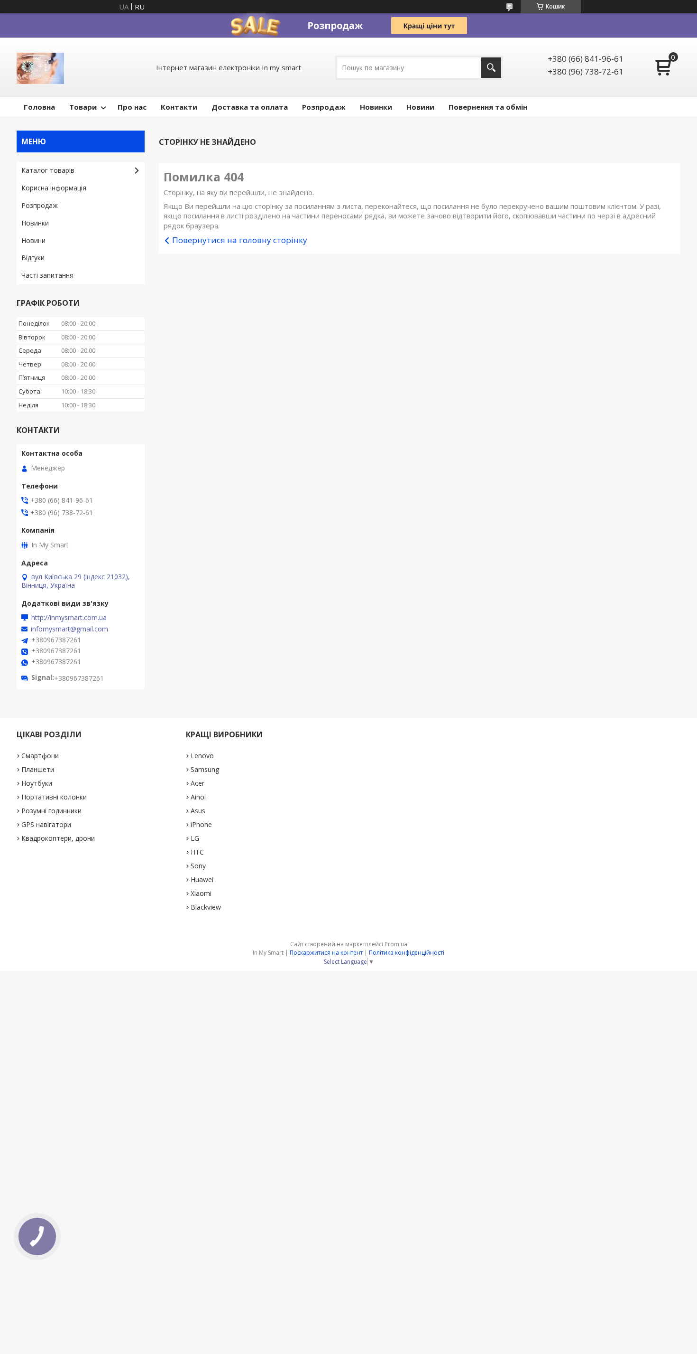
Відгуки (33, 257)
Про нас (132, 107)
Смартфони (40, 755)
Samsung (205, 769)
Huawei (202, 879)
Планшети (37, 769)
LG (195, 838)
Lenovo (202, 755)
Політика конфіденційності (406, 953)
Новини (420, 107)
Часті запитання (47, 275)
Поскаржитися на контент (326, 953)
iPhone (201, 824)
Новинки (376, 107)
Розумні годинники (51, 810)
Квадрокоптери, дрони (58, 838)
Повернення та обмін (488, 107)
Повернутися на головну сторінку (239, 240)
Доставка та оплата (249, 107)
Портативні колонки (54, 796)
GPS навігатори (46, 824)
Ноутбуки (36, 783)
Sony (198, 865)
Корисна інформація (53, 187)
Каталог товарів (47, 170)
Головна (39, 107)
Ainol (198, 796)
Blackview (206, 907)
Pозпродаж (324, 107)
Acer (197, 783)
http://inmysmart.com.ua (69, 617)
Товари (83, 107)
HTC (197, 851)
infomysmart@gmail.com (69, 629)
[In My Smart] (40, 67)
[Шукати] (491, 67)
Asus (198, 810)
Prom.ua (396, 944)
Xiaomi (201, 893)
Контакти (179, 107)
